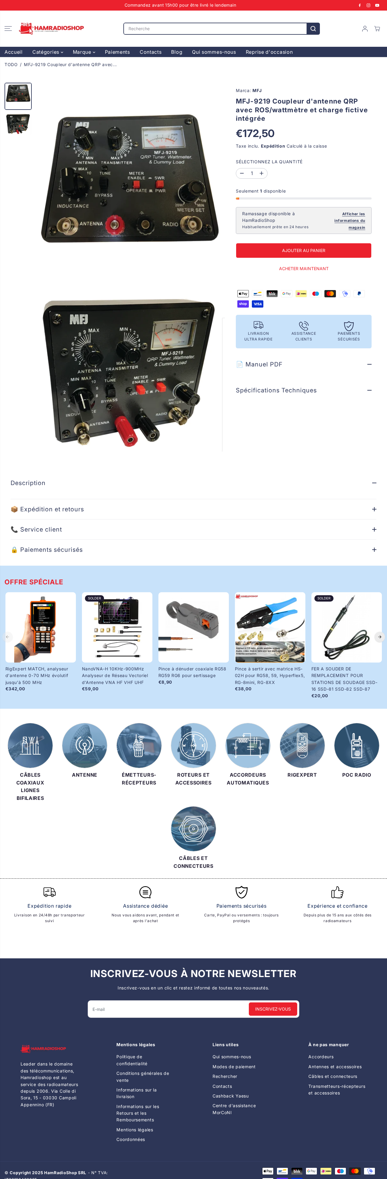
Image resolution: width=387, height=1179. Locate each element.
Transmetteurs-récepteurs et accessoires (336, 1089)
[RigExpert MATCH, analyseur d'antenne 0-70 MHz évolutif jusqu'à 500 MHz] (40, 627)
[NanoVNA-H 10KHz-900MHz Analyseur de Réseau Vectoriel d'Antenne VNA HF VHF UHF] (117, 627)
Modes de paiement (234, 1066)
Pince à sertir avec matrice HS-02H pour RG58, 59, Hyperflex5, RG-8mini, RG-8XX (270, 675)
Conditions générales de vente (142, 1076)
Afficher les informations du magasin (349, 221)
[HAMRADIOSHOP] (51, 29)
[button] (8, 28)
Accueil (14, 52)
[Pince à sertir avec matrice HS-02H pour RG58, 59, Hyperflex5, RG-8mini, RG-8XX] (270, 627)
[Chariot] (377, 28)
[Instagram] (368, 5)
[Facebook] (359, 5)
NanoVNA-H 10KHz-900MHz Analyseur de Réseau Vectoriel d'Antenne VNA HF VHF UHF (115, 675)
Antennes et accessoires (335, 1066)
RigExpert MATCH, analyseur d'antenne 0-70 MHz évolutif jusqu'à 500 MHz (36, 675)
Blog (176, 52)
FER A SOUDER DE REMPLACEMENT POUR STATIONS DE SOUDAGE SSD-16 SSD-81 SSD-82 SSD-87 (344, 679)
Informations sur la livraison (136, 1093)
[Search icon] (313, 29)
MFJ (257, 90)
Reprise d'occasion (269, 52)
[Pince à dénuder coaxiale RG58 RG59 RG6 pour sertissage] (193, 627)
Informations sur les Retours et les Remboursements (137, 1113)
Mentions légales (134, 1129)
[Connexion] (364, 28)
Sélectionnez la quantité (269, 162)
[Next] (380, 637)
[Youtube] (377, 5)
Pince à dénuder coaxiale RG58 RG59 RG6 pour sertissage (192, 672)
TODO (11, 64)
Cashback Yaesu (231, 1095)
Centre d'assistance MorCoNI (234, 1109)
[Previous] (7, 637)
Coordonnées (130, 1139)
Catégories (46, 52)
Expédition (273, 146)
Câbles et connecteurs (332, 1076)
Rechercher (225, 1076)
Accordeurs (320, 1056)
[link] (50, 1049)
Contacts (151, 52)
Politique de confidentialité (132, 1060)
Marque (83, 52)
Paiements (117, 52)
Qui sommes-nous (214, 52)
